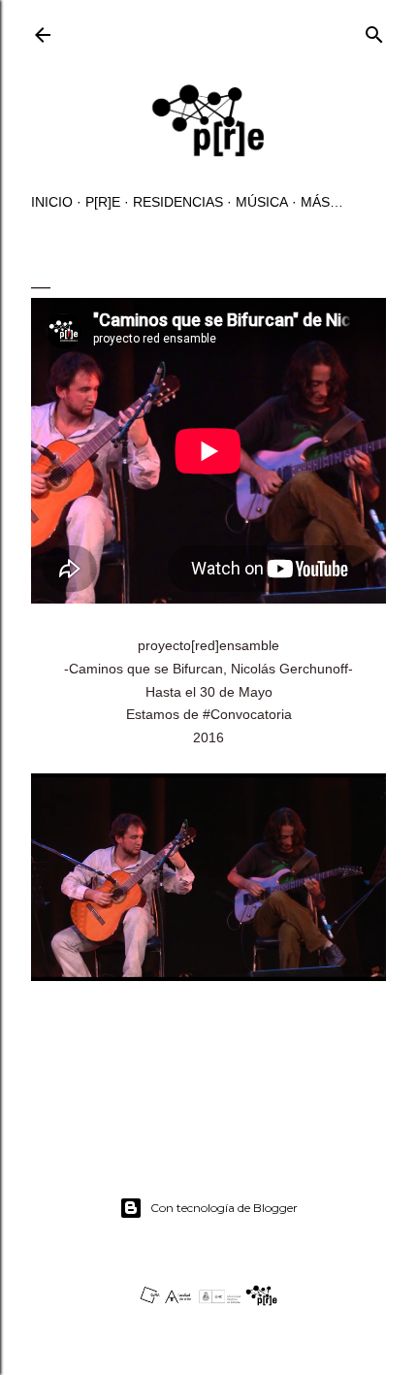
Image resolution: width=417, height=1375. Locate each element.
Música (262, 202)
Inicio (52, 202)
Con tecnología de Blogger (224, 1207)
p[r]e (102, 202)
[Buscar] (374, 30)
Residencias (178, 202)
